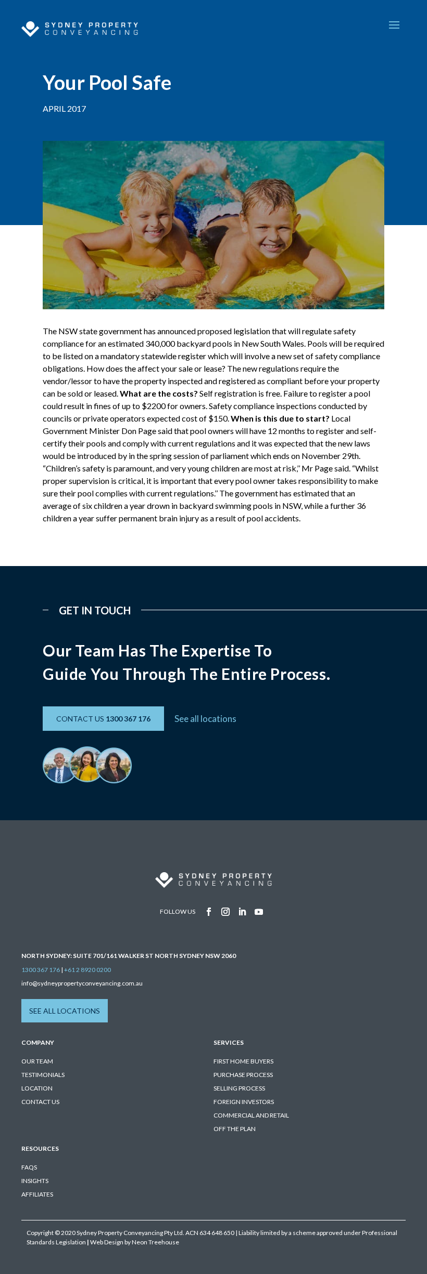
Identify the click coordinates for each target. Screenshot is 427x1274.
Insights (34, 1181)
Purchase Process (243, 1075)
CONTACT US (103, 718)
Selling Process (239, 1088)
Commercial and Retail (251, 1115)
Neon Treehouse (155, 1242)
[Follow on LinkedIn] (242, 911)
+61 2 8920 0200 (87, 970)
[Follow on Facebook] (208, 911)
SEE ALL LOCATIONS (64, 1010)
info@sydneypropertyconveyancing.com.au (82, 983)
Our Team (37, 1061)
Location (37, 1088)
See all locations (205, 718)
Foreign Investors (244, 1102)
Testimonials (43, 1075)
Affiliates (37, 1194)
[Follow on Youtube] (258, 911)
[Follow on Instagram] (225, 911)
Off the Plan (235, 1129)
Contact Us (40, 1102)
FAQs (29, 1167)
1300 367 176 (40, 970)
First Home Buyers (243, 1061)
